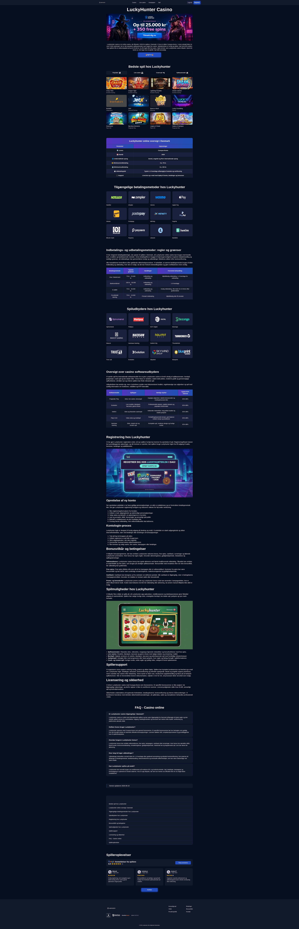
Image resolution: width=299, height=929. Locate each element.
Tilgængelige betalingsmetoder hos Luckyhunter (124, 811)
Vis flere (149, 889)
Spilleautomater (181, 72)
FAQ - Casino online (115, 838)
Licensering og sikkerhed (116, 835)
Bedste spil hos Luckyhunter (117, 804)
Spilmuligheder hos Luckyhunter (119, 827)
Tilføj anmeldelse (183, 862)
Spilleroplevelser (114, 842)
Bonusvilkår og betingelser (117, 823)
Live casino (137, 72)
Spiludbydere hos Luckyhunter (118, 815)
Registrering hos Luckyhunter (118, 819)
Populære (115, 72)
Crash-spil (159, 72)
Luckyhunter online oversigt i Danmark (121, 808)
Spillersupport (113, 831)
